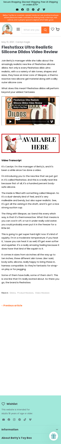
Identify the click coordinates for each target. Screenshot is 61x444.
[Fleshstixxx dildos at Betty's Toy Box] (30, 154)
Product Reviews (25, 292)
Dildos (13, 292)
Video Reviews (42, 292)
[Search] (45, 30)
